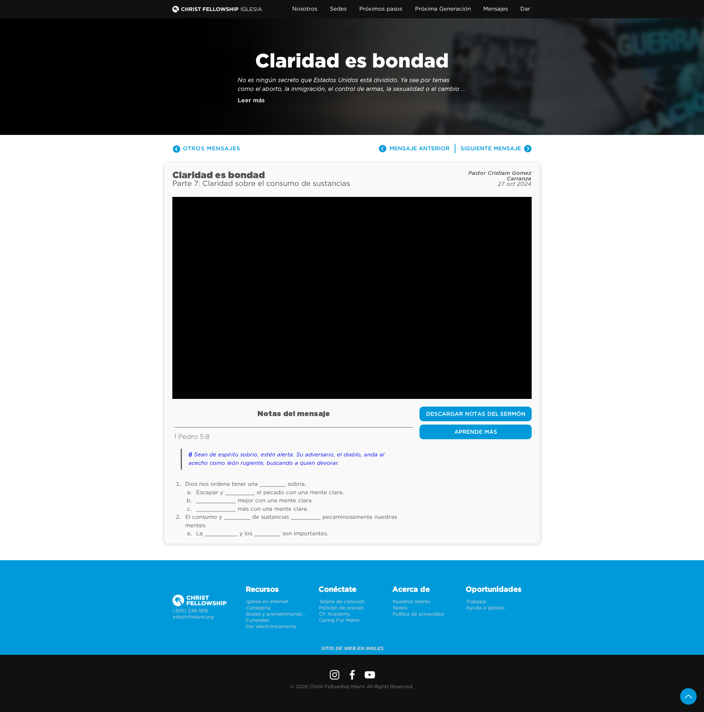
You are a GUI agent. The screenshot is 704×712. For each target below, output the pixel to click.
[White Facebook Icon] (352, 674)
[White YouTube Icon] (369, 674)
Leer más (251, 100)
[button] (306, 9)
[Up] (688, 696)
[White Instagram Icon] (334, 674)
